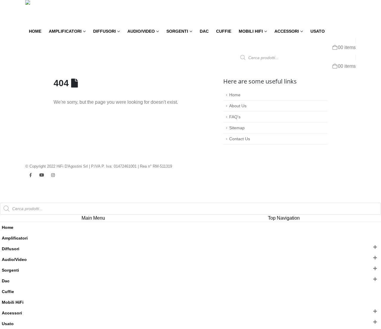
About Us (237, 105)
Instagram (53, 175)
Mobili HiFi (251, 31)
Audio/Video (141, 31)
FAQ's (235, 116)
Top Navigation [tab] (284, 218)
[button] (3, 199)
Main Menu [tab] (93, 218)
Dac (204, 31)
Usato (317, 31)
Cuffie (223, 31)
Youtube (41, 175)
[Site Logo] (44, 13)
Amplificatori (65, 31)
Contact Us (239, 138)
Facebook (30, 175)
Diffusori (104, 31)
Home (35, 31)
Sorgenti (177, 31)
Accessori (286, 31)
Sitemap (237, 127)
